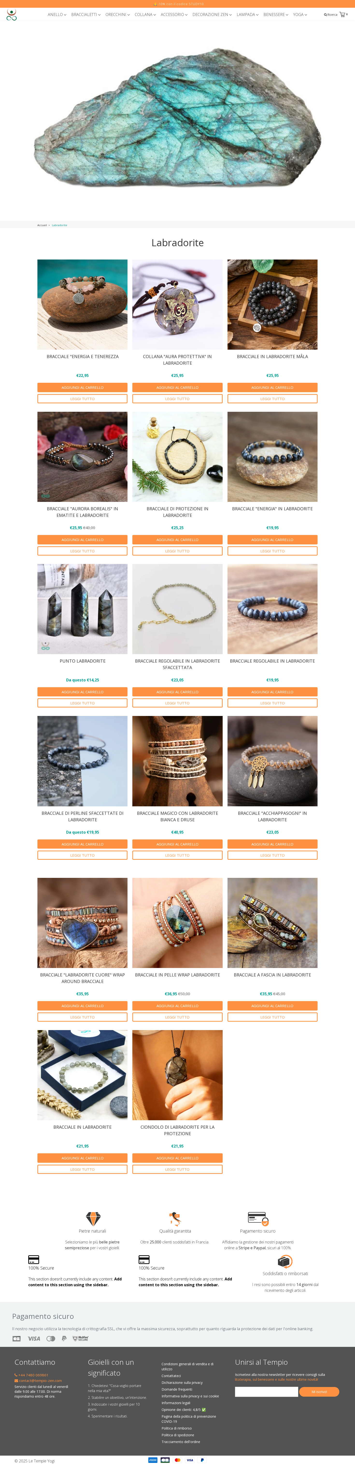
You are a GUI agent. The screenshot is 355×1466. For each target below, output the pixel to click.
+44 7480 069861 (33, 1374)
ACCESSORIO (173, 14)
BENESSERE (274, 14)
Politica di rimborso (177, 1428)
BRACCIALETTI (84, 14)
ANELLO (56, 14)
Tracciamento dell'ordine (181, 1441)
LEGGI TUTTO (82, 398)
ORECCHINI (116, 14)
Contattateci (171, 1375)
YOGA (299, 14)
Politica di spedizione (178, 1435)
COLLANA (144, 14)
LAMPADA (246, 14)
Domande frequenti (177, 1389)
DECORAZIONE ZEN (210, 14)
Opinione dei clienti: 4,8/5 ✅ (184, 1409)
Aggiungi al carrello (83, 387)
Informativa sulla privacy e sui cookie (190, 1396)
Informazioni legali (176, 1403)
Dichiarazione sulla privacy (182, 1382)
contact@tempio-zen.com (40, 1380)
